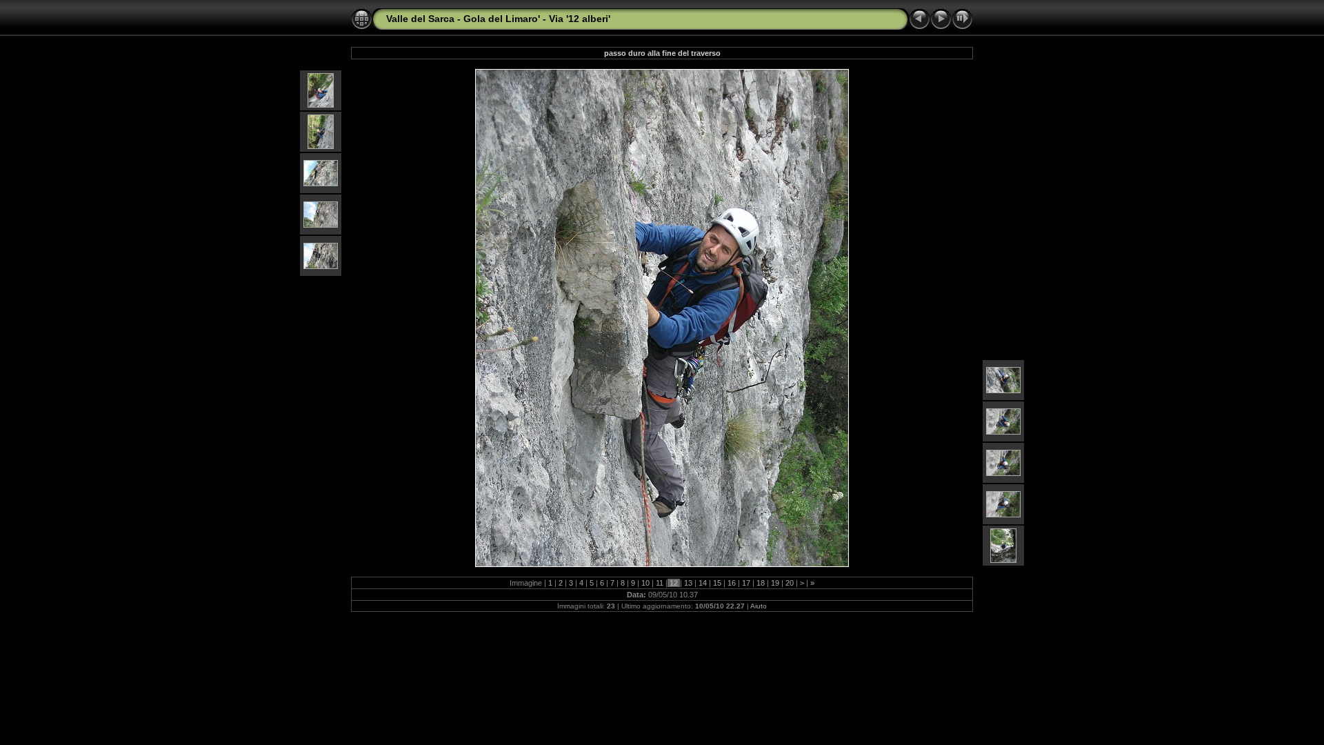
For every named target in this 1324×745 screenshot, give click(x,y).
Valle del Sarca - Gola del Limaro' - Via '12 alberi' (498, 18)
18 (760, 583)
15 (717, 583)
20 (789, 583)
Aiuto (758, 606)
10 (645, 583)
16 (731, 583)
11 (659, 583)
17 (746, 583)
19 (775, 583)
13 (688, 583)
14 (702, 583)
